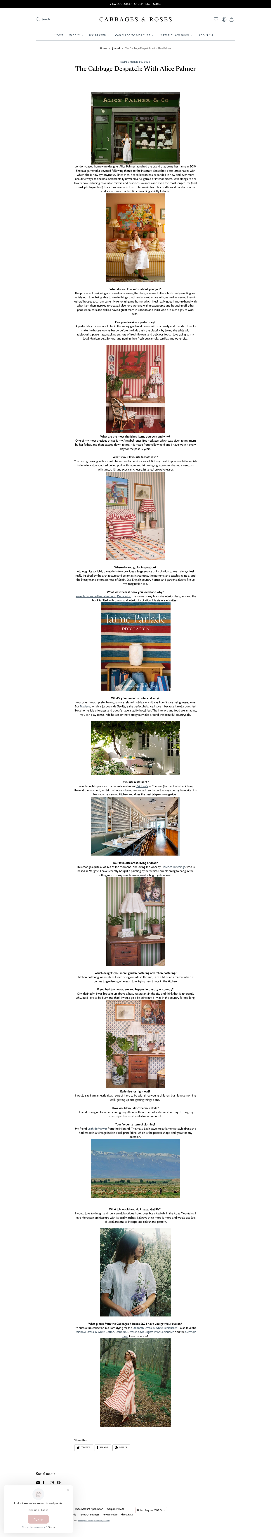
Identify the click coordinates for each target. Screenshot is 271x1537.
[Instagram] (52, 1483)
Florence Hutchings (173, 867)
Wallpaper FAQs (115, 1508)
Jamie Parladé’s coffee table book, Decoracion (103, 596)
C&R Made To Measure (132, 35)
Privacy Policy (110, 1514)
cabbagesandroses (85, 1520)
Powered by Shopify (101, 1520)
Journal (116, 48)
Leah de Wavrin (97, 1128)
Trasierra (85, 706)
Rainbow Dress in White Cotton (94, 1332)
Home (59, 35)
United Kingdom (149, 1510)
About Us (206, 35)
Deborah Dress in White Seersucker (155, 1328)
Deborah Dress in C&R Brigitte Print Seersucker (145, 1332)
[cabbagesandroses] (135, 19)
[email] (38, 1483)
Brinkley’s (142, 786)
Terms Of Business (89, 1514)
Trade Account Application (89, 1508)
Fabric (74, 35)
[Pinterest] (59, 1483)
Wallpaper (97, 35)
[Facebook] (44, 1483)
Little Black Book (174, 35)
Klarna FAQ (127, 1514)
